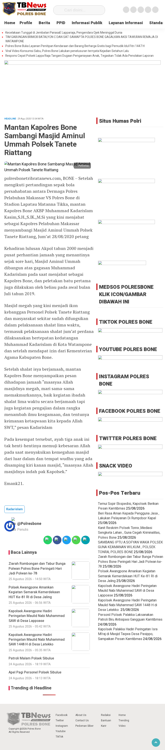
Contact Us (82, 720)
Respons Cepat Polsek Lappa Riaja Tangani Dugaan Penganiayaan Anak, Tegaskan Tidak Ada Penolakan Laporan (79, 56)
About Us (80, 715)
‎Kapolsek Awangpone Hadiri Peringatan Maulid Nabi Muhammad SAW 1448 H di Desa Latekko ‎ (127, 605)
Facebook (61, 715)
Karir (103, 726)
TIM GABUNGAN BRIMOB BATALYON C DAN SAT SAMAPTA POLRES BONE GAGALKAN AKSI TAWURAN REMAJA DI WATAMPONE (81, 39)
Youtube (61, 731)
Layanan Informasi (126, 23)
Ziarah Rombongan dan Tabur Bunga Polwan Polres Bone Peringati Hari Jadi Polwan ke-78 (130, 561)
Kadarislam (14, 509)
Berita (44, 23)
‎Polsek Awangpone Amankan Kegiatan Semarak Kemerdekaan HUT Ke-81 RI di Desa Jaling (127, 576)
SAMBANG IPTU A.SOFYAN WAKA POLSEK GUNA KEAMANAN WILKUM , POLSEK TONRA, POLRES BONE (130, 547)
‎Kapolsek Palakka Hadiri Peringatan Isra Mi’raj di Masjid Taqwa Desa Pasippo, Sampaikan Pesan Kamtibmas (127, 634)
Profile (26, 23)
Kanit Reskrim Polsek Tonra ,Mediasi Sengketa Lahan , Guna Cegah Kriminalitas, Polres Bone (129, 532)
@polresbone (29, 524)
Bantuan (106, 720)
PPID (61, 23)
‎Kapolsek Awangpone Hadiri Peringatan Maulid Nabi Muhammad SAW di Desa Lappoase (127, 590)
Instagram (62, 726)
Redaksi (106, 715)
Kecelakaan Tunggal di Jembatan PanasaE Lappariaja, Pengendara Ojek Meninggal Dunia (63, 33)
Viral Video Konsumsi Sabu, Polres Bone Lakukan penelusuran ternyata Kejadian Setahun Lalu (67, 51)
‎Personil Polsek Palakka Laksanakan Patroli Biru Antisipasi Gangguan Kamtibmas (130, 617)
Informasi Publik (87, 23)
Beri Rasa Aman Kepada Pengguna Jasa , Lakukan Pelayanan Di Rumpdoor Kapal (128, 516)
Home (9, 23)
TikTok (59, 737)
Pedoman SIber (84, 726)
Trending (124, 720)
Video (122, 726)
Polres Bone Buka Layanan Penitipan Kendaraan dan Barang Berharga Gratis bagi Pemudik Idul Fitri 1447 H (75, 46)
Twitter (60, 720)
